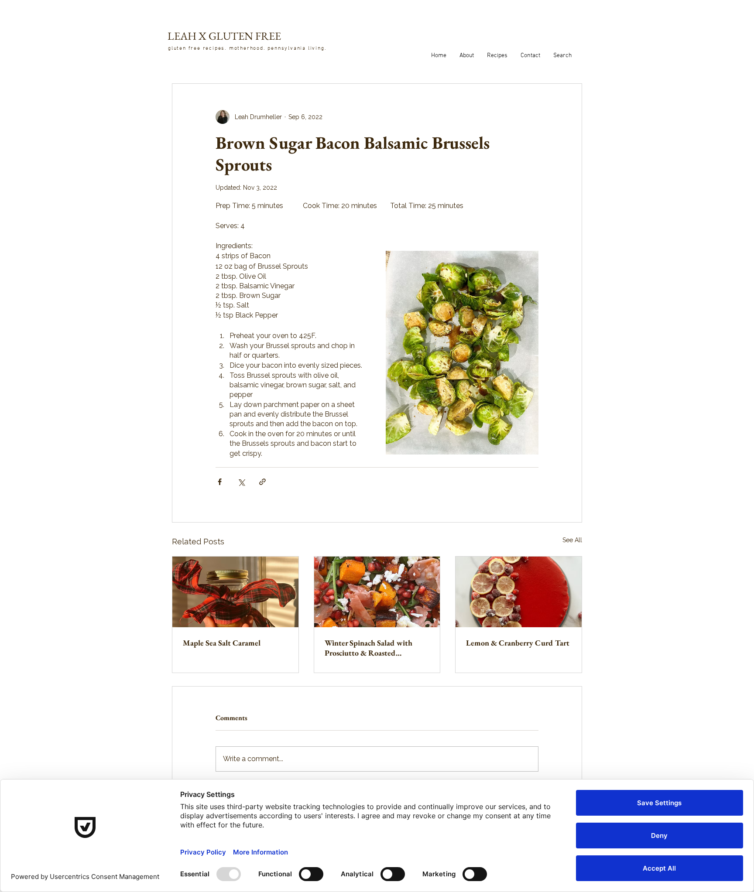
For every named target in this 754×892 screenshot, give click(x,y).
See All (572, 540)
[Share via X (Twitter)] (241, 482)
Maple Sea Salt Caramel (221, 643)
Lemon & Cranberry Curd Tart (517, 643)
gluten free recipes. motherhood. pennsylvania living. (247, 48)
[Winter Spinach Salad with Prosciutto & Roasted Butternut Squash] (377, 592)
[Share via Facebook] (220, 482)
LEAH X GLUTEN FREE (224, 36)
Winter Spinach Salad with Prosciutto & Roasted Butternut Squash (368, 648)
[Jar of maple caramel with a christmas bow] (235, 592)
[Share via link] (262, 482)
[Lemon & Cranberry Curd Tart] (519, 592)
